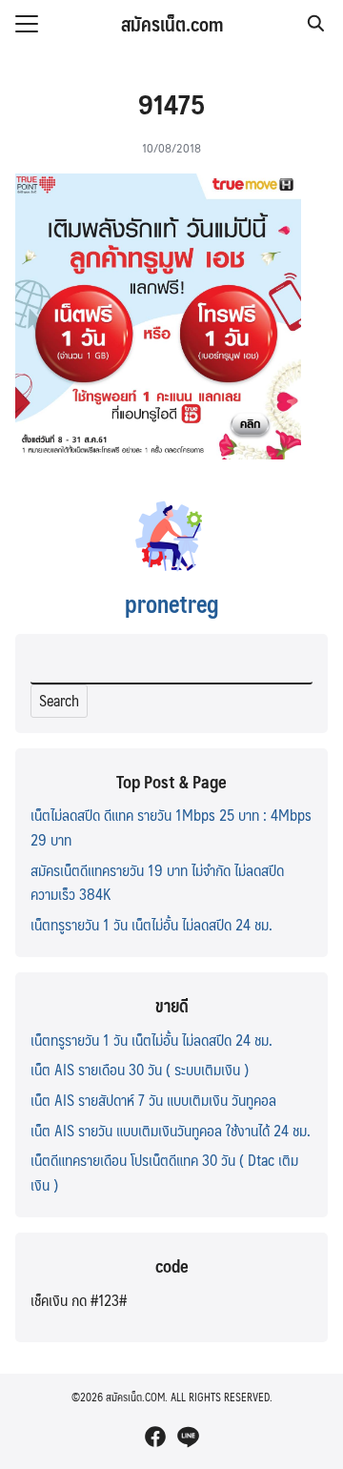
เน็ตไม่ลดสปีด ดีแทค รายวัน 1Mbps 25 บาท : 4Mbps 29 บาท (171, 827)
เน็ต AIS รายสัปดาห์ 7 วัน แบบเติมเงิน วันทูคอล (153, 1099)
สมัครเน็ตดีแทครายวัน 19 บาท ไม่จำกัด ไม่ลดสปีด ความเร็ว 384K (157, 882)
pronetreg (172, 603)
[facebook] (155, 1436)
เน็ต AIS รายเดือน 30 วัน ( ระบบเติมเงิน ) (139, 1069)
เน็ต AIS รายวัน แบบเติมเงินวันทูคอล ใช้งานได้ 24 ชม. (170, 1130)
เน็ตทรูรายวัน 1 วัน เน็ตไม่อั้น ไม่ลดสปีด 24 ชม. (151, 924)
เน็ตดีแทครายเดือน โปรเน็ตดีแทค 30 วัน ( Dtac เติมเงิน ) (164, 1172)
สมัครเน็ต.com (172, 24)
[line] (187, 1436)
